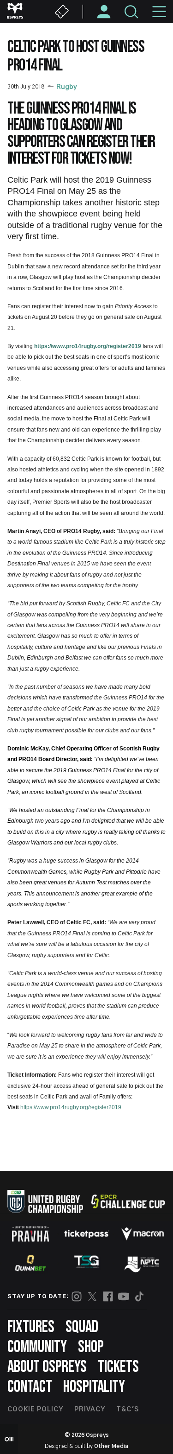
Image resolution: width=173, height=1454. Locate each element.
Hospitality (94, 1387)
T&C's (127, 1409)
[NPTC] (142, 1263)
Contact (29, 1387)
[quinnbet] (30, 1263)
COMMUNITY (37, 1347)
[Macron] (142, 1234)
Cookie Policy (35, 1409)
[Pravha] (30, 1234)
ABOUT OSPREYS (47, 1367)
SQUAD (82, 1327)
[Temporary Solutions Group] (87, 1263)
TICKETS (118, 1367)
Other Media (111, 1446)
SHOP (91, 1347)
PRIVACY (89, 1409)
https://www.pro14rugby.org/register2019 (87, 346)
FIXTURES (30, 1327)
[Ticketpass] (87, 1234)
